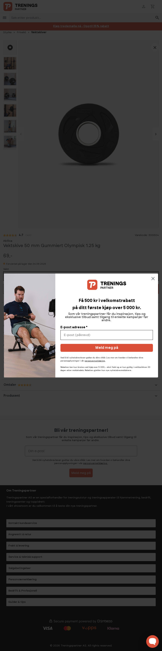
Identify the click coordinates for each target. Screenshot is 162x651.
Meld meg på (106, 348)
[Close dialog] (153, 278)
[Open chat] (152, 641)
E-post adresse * (74, 327)
